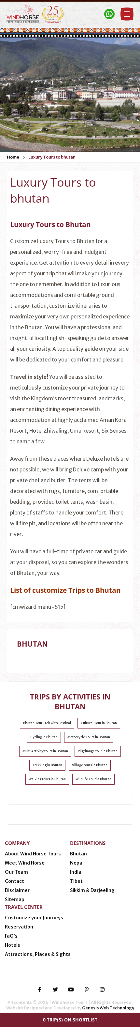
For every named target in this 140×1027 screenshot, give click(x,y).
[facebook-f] (39, 989)
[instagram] (102, 989)
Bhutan (78, 854)
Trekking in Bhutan (47, 765)
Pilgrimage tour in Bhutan (98, 751)
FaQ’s (11, 936)
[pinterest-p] (86, 989)
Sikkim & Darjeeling (92, 890)
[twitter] (55, 989)
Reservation (19, 927)
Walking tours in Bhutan (47, 779)
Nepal (77, 863)
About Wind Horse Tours (33, 854)
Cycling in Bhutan (44, 737)
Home (13, 157)
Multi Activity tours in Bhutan (45, 751)
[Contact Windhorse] (109, 14)
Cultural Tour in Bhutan (99, 723)
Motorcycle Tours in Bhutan (88, 737)
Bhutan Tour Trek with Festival (47, 723)
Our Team (16, 872)
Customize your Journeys (34, 918)
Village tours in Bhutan (89, 765)
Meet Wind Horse (25, 863)
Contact (14, 881)
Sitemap (14, 899)
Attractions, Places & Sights (38, 954)
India (75, 872)
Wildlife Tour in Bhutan (93, 779)
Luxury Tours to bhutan (52, 157)
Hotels (12, 945)
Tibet (76, 881)
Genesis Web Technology (108, 1008)
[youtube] (70, 989)
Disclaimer (17, 890)
